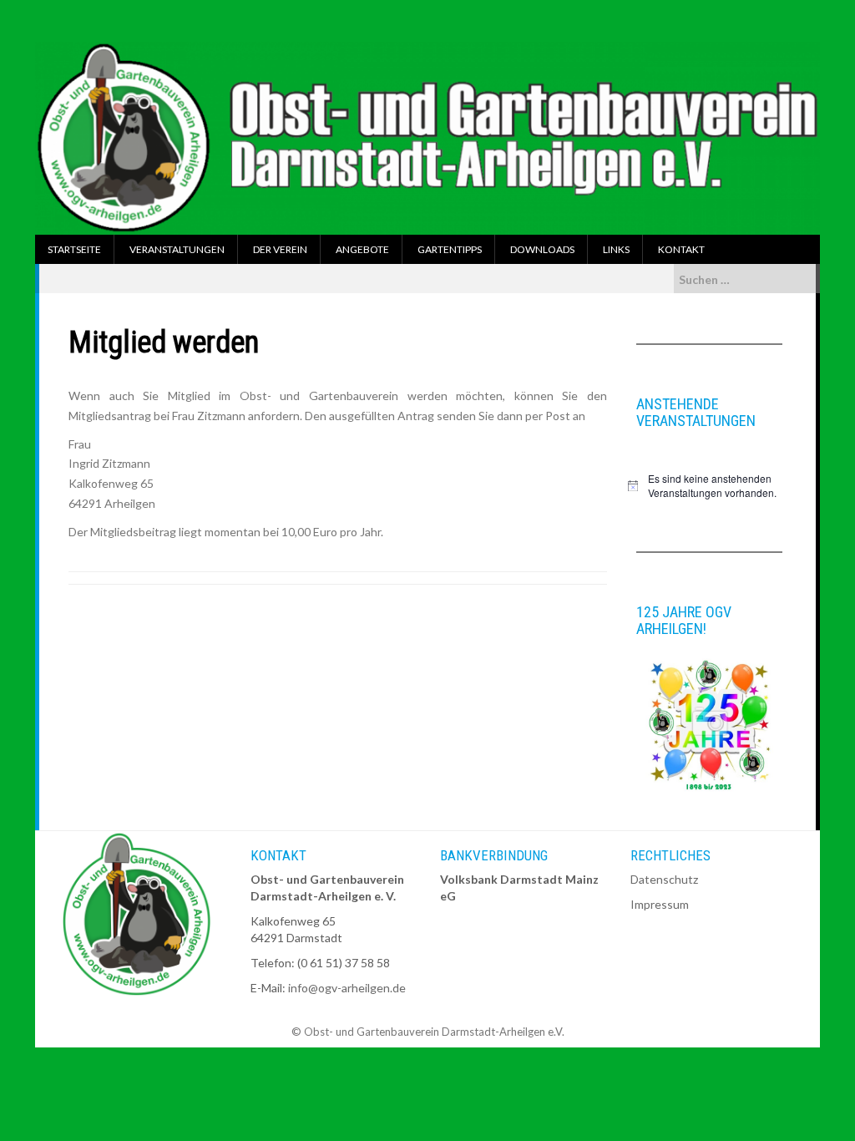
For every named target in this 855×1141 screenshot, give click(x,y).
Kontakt (681, 249)
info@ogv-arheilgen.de (347, 988)
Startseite (74, 249)
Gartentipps (449, 249)
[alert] (709, 486)
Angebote (362, 249)
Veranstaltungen (177, 249)
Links (616, 249)
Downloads (542, 249)
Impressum (659, 904)
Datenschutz (664, 879)
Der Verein (280, 249)
